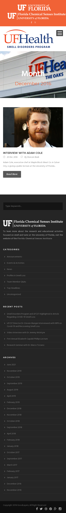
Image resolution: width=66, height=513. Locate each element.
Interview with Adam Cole (23, 153)
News (9, 269)
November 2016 (14, 490)
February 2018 (13, 440)
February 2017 (13, 471)
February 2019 (13, 402)
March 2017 (12, 465)
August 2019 (12, 390)
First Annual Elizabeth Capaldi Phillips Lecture (27, 339)
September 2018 (14, 427)
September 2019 (14, 383)
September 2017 (14, 459)
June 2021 (11, 365)
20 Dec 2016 (12, 157)
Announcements (14, 257)
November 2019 (14, 371)
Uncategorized (14, 294)
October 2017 (13, 452)
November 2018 (14, 415)
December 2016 (14, 484)
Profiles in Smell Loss (16, 275)
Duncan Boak (33, 157)
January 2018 (12, 446)
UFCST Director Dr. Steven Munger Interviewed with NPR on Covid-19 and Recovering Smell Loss (34, 325)
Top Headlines (13, 288)
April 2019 (11, 396)
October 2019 (13, 377)
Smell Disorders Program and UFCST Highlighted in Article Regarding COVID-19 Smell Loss (33, 315)
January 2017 (12, 477)
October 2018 (13, 421)
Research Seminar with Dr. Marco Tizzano (25, 345)
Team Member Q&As (16, 282)
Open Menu (59, 33)
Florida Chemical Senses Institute (34, 238)
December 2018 (14, 408)
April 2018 (11, 433)
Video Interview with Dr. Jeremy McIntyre (26, 332)
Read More (12, 174)
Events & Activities (15, 263)
